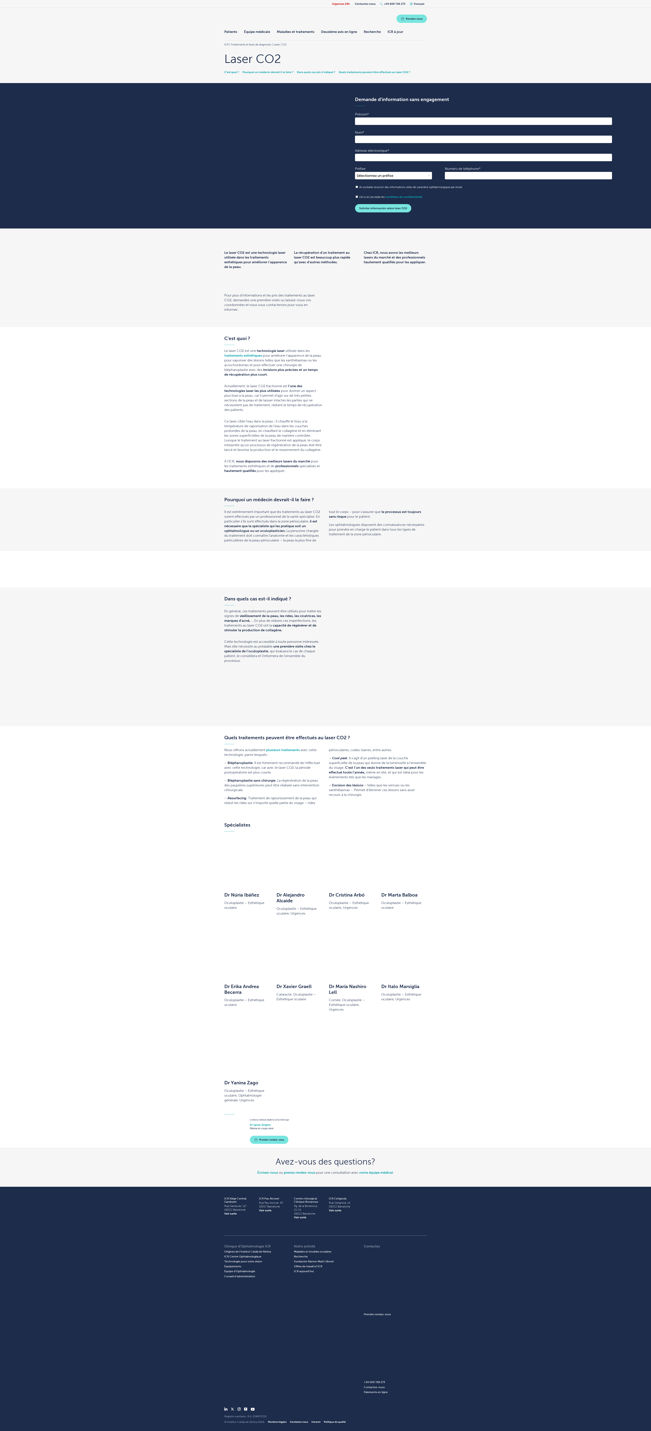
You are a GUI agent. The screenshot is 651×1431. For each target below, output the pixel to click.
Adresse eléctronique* (372, 150)
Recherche (372, 32)
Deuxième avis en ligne (339, 32)
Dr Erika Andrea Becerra (241, 989)
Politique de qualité (335, 1421)
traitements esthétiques (243, 355)
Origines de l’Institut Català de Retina (247, 1251)
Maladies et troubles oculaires (312, 1251)
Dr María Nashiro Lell (347, 989)
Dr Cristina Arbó (347, 895)
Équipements (232, 1266)
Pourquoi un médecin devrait (261, 72)
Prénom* (362, 114)
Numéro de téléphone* (462, 169)
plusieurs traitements (282, 750)
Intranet (315, 1421)
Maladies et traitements (295, 32)
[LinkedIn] (226, 1409)
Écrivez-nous (267, 1172)
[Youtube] (253, 1409)
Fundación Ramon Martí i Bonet (314, 1261)
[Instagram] (239, 1409)
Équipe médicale (257, 32)
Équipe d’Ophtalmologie (239, 1271)
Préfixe (360, 169)
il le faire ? (286, 72)
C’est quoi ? (231, 72)
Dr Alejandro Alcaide (291, 897)
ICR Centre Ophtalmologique (242, 1256)
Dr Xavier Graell (294, 986)
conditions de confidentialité (403, 196)
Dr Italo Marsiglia (400, 986)
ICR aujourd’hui (304, 1271)
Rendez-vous (414, 18)
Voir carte (230, 1213)
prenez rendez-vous (299, 1172)
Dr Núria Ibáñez (241, 895)
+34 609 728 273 (394, 3)
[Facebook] (245, 1409)
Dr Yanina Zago (241, 1082)
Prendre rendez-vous (271, 1139)
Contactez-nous (365, 3)
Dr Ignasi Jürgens (260, 1124)
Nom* (359, 132)
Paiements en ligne (376, 1392)
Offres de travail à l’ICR (308, 1266)
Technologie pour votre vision (243, 1261)
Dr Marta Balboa (399, 895)
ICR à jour (395, 32)
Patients (230, 32)
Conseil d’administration (239, 1276)
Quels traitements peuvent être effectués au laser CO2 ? (374, 72)
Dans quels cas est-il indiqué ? (316, 72)
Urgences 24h (341, 3)
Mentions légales (277, 1421)
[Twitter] (232, 1409)
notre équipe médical (376, 1172)
